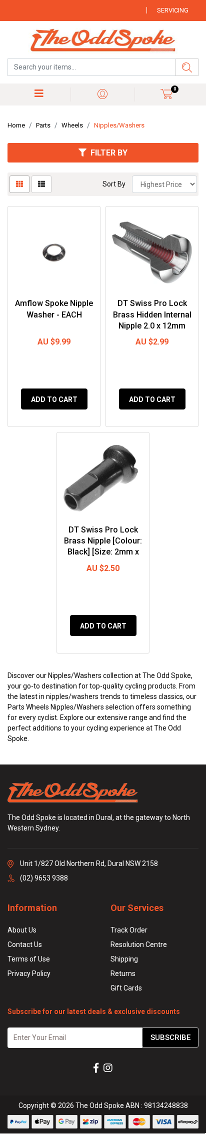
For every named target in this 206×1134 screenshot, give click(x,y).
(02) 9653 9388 (44, 878)
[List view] (42, 184)
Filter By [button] (109, 153)
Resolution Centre (138, 944)
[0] (166, 93)
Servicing (172, 10)
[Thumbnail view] (20, 184)
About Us (22, 930)
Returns (123, 974)
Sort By (114, 184)
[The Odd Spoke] (103, 41)
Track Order (129, 930)
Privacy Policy (29, 974)
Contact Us (25, 944)
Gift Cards (126, 988)
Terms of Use (29, 959)
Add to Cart (54, 400)
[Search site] (187, 67)
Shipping (124, 959)
